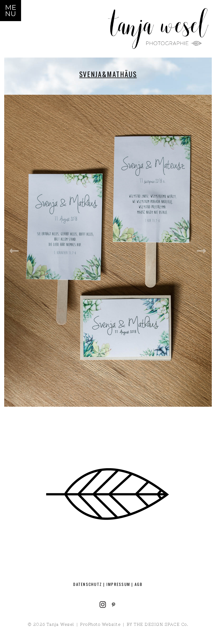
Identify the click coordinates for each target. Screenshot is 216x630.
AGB (139, 584)
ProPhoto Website (100, 624)
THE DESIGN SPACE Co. (161, 624)
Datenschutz (87, 584)
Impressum (118, 584)
